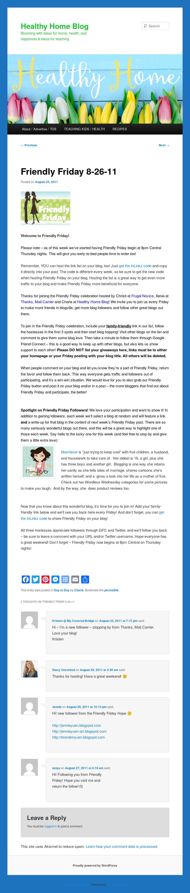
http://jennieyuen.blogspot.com (76, 725)
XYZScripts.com (118, 884)
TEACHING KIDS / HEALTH (84, 129)
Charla (79, 590)
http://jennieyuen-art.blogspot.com (79, 731)
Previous (29, 145)
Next (164, 145)
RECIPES (120, 129)
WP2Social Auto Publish (76, 884)
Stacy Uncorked (63, 670)
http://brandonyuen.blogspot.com (78, 737)
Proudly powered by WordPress (95, 865)
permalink (111, 590)
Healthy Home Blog (55, 25)
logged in (50, 826)
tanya (56, 768)
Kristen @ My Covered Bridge (73, 620)
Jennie (57, 707)
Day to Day (62, 590)
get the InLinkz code (135, 265)
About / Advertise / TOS (39, 129)
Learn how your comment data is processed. (122, 846)
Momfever (69, 451)
